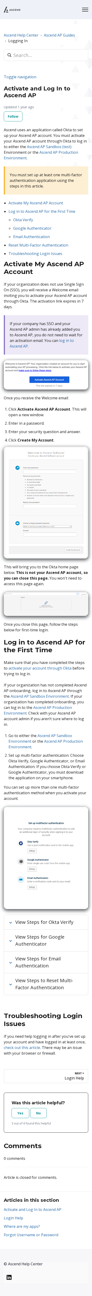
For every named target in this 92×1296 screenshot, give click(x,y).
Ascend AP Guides (59, 35)
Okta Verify (23, 219)
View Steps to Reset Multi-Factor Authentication (44, 984)
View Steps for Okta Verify (44, 922)
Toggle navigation (20, 76)
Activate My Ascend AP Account (35, 203)
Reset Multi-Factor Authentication (38, 245)
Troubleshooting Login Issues (35, 253)
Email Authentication (31, 236)
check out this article (22, 1047)
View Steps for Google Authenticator (39, 940)
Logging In (18, 40)
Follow (13, 116)
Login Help (13, 1218)
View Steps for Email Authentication (38, 962)
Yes (20, 1113)
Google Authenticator (32, 228)
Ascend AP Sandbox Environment (40, 696)
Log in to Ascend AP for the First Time (41, 211)
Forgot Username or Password (31, 1234)
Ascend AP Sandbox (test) (49, 146)
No (38, 1113)
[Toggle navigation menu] (85, 10)
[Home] (12, 10)
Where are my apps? (22, 1226)
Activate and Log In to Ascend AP (32, 1209)
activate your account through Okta (39, 668)
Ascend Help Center (21, 35)
